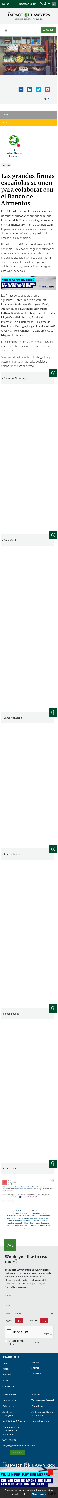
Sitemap (35, 1367)
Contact (35, 1361)
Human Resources (40, 1421)
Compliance (37, 1406)
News (5, 1362)
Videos (5, 1368)
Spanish (34, 1320)
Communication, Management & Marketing (10, 1430)
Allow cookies (39, 1494)
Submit (36, 1342)
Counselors (8, 1386)
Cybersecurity (9, 1406)
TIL (13, 152)
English (8, 1320)
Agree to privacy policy (16, 1342)
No (19, 1321)
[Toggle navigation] (5, 30)
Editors (6, 1380)
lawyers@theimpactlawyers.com (18, 1445)
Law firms (6, 165)
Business (35, 1394)
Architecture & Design (13, 1421)
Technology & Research (43, 1400)
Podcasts (6, 1374)
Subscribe (48, 30)
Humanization (9, 1400)
